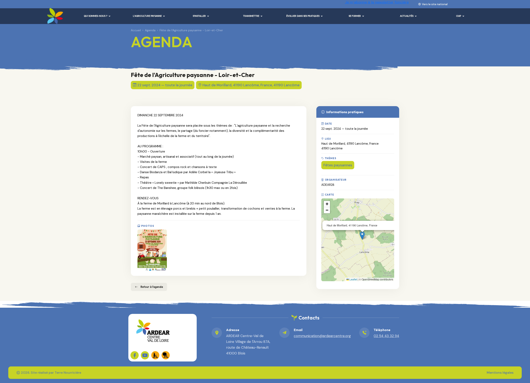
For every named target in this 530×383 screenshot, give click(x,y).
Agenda (150, 30)
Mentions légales (500, 372)
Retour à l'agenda (152, 286)
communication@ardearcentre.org (322, 336)
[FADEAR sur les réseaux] (155, 355)
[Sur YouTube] (145, 355)
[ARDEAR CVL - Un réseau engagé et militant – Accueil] (54, 14)
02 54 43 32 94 (386, 336)
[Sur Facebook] (134, 355)
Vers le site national (435, 4)
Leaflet (353, 279)
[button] (362, 235)
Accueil (136, 30)
